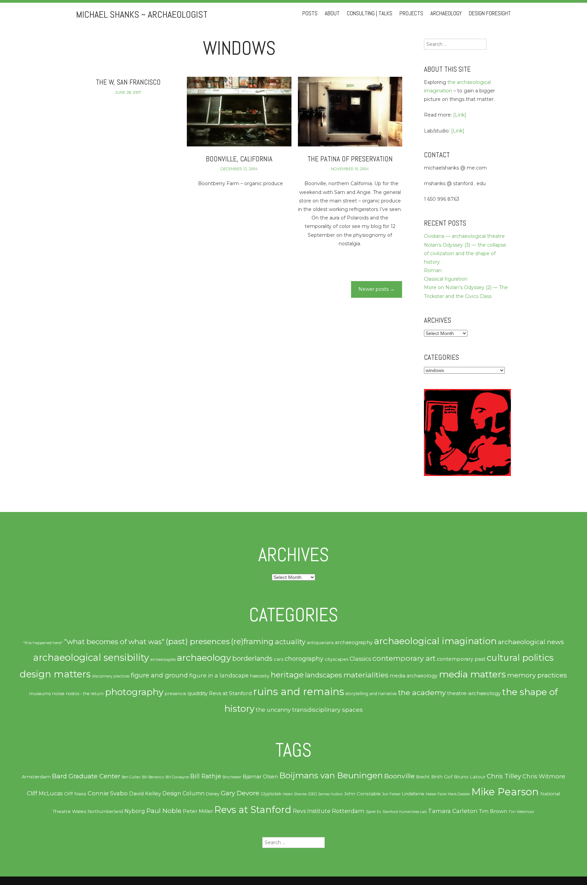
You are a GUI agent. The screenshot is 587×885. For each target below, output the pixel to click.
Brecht (423, 776)
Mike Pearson (505, 792)
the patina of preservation (350, 158)
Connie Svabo (108, 793)
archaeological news (531, 642)
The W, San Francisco (128, 82)
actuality (290, 641)
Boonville (399, 776)
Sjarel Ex (373, 812)
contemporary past (461, 659)
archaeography (354, 642)
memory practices (537, 675)
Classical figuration (445, 279)
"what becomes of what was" (114, 641)
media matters (472, 674)
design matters (55, 674)
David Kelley (145, 794)
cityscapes (336, 659)
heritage (287, 674)
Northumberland (105, 811)
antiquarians (320, 642)
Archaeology (446, 13)
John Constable (362, 793)
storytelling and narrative (371, 693)
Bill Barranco (153, 777)
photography (134, 692)
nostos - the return (85, 693)
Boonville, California (239, 158)
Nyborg (134, 811)
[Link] (459, 115)
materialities (365, 674)
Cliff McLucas (45, 793)
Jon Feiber (391, 794)
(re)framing (252, 641)
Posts (310, 13)
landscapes (323, 675)
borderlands (252, 658)
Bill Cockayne (177, 777)
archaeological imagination (435, 641)
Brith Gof (441, 776)
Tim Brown (493, 811)
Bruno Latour (469, 776)
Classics (360, 658)
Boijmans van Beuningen (331, 775)
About (332, 13)
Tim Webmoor (521, 812)
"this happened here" (43, 642)
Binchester (232, 777)
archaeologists (163, 659)
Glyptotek (271, 793)
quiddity (198, 693)
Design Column (183, 793)
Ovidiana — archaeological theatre (464, 236)
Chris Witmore (543, 776)
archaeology (204, 657)
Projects (411, 13)
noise (58, 693)
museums (40, 693)
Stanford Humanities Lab (405, 812)
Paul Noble (163, 811)
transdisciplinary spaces (327, 709)
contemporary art (403, 658)
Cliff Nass (75, 793)
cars (278, 659)
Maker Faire (436, 794)
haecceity (259, 675)
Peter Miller (198, 811)
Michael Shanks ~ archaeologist (142, 14)
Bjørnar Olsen (260, 777)
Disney (212, 793)
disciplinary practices (110, 676)
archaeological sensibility (91, 657)
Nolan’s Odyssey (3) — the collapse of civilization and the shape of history (465, 253)
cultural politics (520, 657)
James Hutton (330, 794)
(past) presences (198, 641)
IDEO (312, 794)
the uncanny (273, 710)
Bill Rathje (205, 776)
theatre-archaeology (474, 693)
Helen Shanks (295, 794)
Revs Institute (312, 811)
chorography (304, 658)
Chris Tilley (504, 776)
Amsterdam (36, 776)
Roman (433, 270)
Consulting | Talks (369, 13)
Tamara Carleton (453, 811)
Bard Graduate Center (86, 776)
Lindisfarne (413, 793)
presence (175, 693)
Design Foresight (490, 13)
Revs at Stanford (230, 693)
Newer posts (376, 289)
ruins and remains (298, 691)
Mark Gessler (459, 794)
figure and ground (159, 675)
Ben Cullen (131, 777)
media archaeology (414, 676)
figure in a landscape (219, 675)
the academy (422, 692)
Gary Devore (240, 793)
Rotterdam (348, 811)
